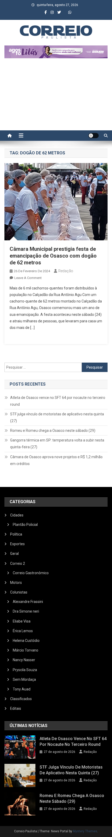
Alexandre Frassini (28, 602)
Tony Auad (21, 689)
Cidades (16, 515)
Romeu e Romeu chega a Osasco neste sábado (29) (52, 430)
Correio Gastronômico (31, 573)
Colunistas (18, 592)
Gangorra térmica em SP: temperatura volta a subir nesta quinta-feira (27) (57, 443)
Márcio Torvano (25, 650)
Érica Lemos (23, 631)
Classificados (21, 699)
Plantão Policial (25, 524)
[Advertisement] (56, 97)
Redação (65, 271)
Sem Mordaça (24, 679)
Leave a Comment (28, 278)
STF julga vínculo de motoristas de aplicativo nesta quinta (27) (57, 417)
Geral (14, 553)
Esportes (17, 544)
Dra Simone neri (26, 611)
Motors (16, 582)
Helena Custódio (26, 640)
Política (16, 534)
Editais (15, 708)
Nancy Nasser (24, 660)
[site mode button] (93, 135)
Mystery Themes (85, 831)
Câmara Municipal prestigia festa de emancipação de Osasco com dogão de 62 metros (53, 256)
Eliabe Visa (21, 621)
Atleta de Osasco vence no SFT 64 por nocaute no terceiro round (57, 401)
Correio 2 (17, 563)
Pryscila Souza (25, 670)
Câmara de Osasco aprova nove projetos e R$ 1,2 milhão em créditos (56, 460)
